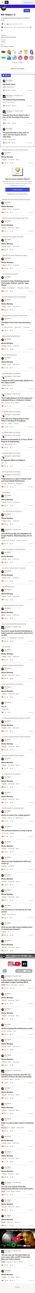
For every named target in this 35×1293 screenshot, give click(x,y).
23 (12, 524)
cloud (8, 1191)
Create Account (17, 189)
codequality (19, 288)
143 (15, 90)
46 (12, 1225)
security (16, 423)
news (3, 985)
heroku (4, 1031)
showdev (4, 1127)
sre (14, 1031)
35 (12, 562)
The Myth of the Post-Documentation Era (16, 324)
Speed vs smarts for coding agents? (15, 815)
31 (12, 1003)
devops (17, 402)
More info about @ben (17, 68)
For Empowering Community (14, 100)
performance (5, 540)
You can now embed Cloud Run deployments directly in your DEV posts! (17, 1188)
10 (12, 487)
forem (18, 1191)
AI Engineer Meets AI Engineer (13, 460)
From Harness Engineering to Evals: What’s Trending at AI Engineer (15, 420)
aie (8, 385)
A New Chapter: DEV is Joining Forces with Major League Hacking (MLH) (16, 981)
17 (12, 268)
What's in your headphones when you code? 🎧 (16, 862)
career (5, 139)
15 (12, 659)
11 (12, 212)
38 (12, 852)
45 (12, 1280)
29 (12, 349)
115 (13, 988)
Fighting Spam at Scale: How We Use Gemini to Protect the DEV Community (16, 1076)
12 (12, 543)
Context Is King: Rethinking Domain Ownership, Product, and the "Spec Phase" (15, 283)
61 (14, 142)
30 (12, 749)
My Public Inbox (9, 84)
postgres (21, 638)
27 (12, 1019)
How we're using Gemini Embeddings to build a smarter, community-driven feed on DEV (17, 633)
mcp (12, 402)
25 (12, 368)
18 (12, 231)
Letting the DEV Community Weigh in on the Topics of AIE (17, 382)
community (9, 1261)
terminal (13, 914)
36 (12, 950)
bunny (24, 540)
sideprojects (20, 1127)
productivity (12, 139)
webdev (12, 540)
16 (12, 163)
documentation (8, 327)
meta (4, 102)
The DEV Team (19, 95)
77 (12, 869)
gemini (4, 638)
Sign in (26, 194)
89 (15, 123)
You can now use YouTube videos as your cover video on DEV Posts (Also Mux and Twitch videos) (15, 1257)
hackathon (14, 985)
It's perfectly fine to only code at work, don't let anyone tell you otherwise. (16, 135)
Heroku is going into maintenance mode (17, 1028)
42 (12, 885)
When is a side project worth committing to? (17, 1124)
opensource (11, 102)
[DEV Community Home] (7, 2)
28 (12, 310)
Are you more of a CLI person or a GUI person (16, 911)
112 (15, 105)
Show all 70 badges (17, 62)
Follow (27, 10)
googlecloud (13, 638)
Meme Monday (7, 157)
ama (4, 87)
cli (8, 914)
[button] (3, 52)
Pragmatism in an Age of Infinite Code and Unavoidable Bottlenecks (16, 480)
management (11, 288)
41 (12, 330)
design (19, 540)
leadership (19, 483)
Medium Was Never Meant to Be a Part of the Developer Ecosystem (16, 116)
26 (12, 1065)
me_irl (3, 707)
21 (12, 291)
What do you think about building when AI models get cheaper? (16, 928)
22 (12, 426)
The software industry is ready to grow (16, 831)
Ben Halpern (9, 80)
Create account (28, 2)
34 (12, 900)
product (27, 288)
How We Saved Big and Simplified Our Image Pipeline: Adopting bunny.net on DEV (16, 536)
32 (12, 731)
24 (12, 505)
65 (12, 1050)
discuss (4, 159)
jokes (17, 159)
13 (12, 1034)
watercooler (10, 159)
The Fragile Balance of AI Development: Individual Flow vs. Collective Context (17, 399)
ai (2, 327)
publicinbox (10, 87)
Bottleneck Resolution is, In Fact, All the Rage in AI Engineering (16, 440)
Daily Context (16, 376)
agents (7, 402)
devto (8, 985)
